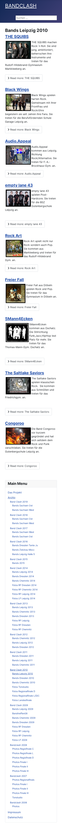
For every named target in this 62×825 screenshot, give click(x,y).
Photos (15, 806)
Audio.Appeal (18, 141)
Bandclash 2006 (18, 802)
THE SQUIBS (17, 36)
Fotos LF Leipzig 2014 (23, 598)
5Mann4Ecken (19, 318)
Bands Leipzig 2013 (22, 607)
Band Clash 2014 (19, 568)
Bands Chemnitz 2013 (23, 611)
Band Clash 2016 (19, 541)
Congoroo (14, 423)
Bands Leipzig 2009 (22, 709)
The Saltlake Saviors (24, 372)
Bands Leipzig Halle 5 (23, 554)
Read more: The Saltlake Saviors (29, 411)
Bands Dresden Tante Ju (25, 545)
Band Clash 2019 (19, 501)
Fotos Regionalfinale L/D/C (25, 695)
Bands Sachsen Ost (22, 505)
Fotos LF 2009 (19, 740)
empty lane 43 (19, 185)
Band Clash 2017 (19, 528)
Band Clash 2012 (19, 634)
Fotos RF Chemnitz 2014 (25, 589)
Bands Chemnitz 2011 (23, 664)
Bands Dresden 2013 (23, 616)
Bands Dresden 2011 (23, 656)
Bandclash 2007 (18, 776)
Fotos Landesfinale (22, 700)
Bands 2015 (18, 563)
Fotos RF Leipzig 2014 (23, 594)
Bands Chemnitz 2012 (23, 638)
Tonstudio (17, 797)
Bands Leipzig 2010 (22, 673)
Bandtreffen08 (20, 713)
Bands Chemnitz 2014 (23, 580)
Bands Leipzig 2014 (22, 571)
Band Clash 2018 (19, 515)
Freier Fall (14, 279)
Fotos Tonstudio (20, 686)
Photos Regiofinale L (22, 753)
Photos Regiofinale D (23, 757)
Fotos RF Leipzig (20, 620)
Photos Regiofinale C (23, 748)
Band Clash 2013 (19, 603)
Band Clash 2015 (19, 559)
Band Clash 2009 (19, 705)
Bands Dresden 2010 (23, 678)
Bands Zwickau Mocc (23, 549)
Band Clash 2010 (19, 669)
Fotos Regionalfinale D (23, 691)
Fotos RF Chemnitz (22, 629)
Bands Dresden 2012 (23, 647)
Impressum (14, 812)
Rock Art (13, 235)
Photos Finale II (20, 766)
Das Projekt (15, 492)
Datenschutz (15, 817)
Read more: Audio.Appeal (25, 173)
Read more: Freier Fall (22, 307)
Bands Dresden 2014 (23, 576)
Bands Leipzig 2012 (22, 642)
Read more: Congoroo (23, 465)
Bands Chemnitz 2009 (23, 717)
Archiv (11, 497)
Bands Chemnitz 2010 (23, 682)
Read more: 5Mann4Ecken (25, 361)
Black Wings (17, 89)
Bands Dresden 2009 (23, 722)
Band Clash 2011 (18, 652)
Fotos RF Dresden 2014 (24, 585)
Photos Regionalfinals (23, 779)
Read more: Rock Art (22, 268)
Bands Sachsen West (23, 510)
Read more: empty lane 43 (25, 224)
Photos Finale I (19, 762)
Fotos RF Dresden (21, 625)
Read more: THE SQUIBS (24, 78)
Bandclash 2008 (18, 745)
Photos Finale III (20, 771)
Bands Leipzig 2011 (22, 660)
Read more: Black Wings (24, 129)
